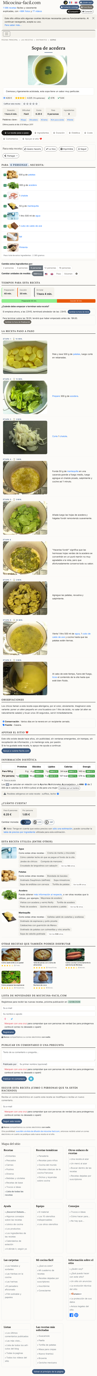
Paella (41, 1340)
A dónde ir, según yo (16, 1249)
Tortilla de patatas (60, 884)
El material (44, 1212)
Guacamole (44, 1336)
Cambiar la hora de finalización (17, 322)
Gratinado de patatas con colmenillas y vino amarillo (45, 929)
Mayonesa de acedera (51, 898)
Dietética (76, 133)
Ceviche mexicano (48, 1362)
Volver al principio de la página (48, 1371)
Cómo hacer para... (80, 1216)
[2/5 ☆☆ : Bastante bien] (27, 104)
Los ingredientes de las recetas (15, 1235)
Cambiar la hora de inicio (79, 312)
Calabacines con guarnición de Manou (38, 925)
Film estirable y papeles (13, 1296)
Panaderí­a (43, 1156)
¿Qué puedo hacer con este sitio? (79, 1275)
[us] (46, 273)
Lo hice (52, 149)
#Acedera (33, 120)
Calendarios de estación (13, 1243)
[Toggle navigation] (6, 33)
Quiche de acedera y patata (53, 906)
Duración (60, 133)
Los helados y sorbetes (12, 1268)
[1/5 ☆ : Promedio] (24, 104)
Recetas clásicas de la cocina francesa (48, 1171)
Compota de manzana (51, 861)
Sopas (53, 40)
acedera (33, 185)
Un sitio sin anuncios (81, 1281)
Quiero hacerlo (33, 149)
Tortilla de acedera (66, 902)
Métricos (38, 273)
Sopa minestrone (62, 880)
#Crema (44, 120)
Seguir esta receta (11, 1121)
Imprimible (68, 149)
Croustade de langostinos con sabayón (38, 865)
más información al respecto (48, 894)
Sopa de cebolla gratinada (32, 934)
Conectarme (45, 1290)
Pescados (11, 1160)
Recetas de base (14, 1182)
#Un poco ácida (57, 120)
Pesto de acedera (28, 906)
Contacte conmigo (70, 7)
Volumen (68, 273)
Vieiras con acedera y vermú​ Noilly (36, 902)
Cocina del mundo (48, 1165)
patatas (31, 174)
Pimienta (23, 247)
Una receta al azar (80, 1159)
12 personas (50, 268)
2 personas (8, 268)
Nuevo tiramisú (46, 1353)
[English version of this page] (76, 3)
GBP (51, 822)
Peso (58, 273)
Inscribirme (44, 1286)
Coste (90, 133)
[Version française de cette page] (70, 3)
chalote (24, 195)
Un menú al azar (79, 1163)
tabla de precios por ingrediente (19, 832)
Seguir (83, 149)
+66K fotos (24, 11)
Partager (11, 156)
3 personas (22, 268)
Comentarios (12, 138)
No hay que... (77, 1221)
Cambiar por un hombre (69, 788)
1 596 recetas (9, 7)
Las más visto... (14, 1340)
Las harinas (12, 1281)
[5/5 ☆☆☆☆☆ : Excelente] (36, 104)
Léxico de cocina (14, 1224)
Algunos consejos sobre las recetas (14, 1218)
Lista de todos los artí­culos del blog (16, 1347)
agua (37, 215)
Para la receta (10, 780)
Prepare (56, 396)
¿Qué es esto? (46, 1266)
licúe (54, 677)
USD (39, 822)
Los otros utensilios (48, 1224)
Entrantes (41, 40)
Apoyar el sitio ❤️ (33, 138)
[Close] (93, 18)
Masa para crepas (47, 1349)
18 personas (65, 268)
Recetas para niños (48, 1160)
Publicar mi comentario (14, 1078)
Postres (10, 1169)
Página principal (10, 40)
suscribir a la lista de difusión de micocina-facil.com (38, 1131)
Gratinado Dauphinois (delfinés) (35, 880)
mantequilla (33, 206)
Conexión (88, 11)
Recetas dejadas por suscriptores (80, 1178)
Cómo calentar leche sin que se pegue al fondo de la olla (47, 857)
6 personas (36, 268)
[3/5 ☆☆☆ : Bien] (30, 104)
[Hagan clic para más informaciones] (57, 793)
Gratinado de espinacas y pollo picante (38, 921)
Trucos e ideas (13, 1187)
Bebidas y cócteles (15, 1178)
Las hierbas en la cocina (14, 1275)
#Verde (70, 120)
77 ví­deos (37, 11)
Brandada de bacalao (57, 876)
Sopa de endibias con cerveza (34, 884)
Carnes (9, 1165)
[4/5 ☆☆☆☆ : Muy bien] (33, 104)
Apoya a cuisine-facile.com (16, 750)
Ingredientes (43, 133)
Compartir (73, 11)
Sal (20, 236)
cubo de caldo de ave (31, 226)
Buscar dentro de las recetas (80, 1170)
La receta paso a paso (18, 133)
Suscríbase (87, 7)
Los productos (13, 1228)
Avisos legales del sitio (79, 1308)
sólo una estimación (62, 828)
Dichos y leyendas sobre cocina (47, 1179)
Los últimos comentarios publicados (16, 1335)
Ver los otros (68, 866)
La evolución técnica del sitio (80, 1287)
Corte (55, 436)
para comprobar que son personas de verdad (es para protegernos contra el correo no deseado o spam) (49, 1025)
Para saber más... (13, 25)
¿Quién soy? (87, 2)
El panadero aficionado (11, 1288)
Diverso (10, 1174)
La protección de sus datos (81, 1300)
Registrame (8, 1032)
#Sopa (23, 120)
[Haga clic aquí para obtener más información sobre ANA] (85, 784)
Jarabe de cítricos (28, 861)
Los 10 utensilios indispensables (46, 1218)
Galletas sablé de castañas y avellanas (65, 917)
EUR (28, 822)
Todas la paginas (14, 1353)
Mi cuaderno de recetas (45, 1272)
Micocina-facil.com (22, 2)
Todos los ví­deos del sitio (16, 1359)
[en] (52, 273)
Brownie (43, 1358)
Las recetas (27, 40)
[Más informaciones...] (76, 273)
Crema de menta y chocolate (61, 853)
